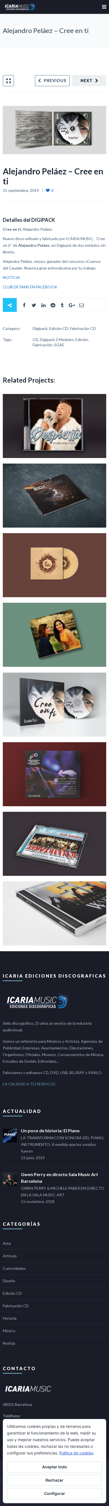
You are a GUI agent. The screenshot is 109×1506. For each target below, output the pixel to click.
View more (54, 426)
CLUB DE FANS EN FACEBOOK (30, 286)
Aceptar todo (54, 1466)
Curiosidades (14, 1268)
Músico (9, 1330)
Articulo (10, 1255)
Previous (55, 80)
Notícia (9, 1343)
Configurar (54, 1493)
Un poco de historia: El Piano (50, 1130)
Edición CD (12, 1293)
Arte (7, 1243)
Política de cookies (76, 1453)
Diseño (9, 1280)
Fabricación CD (16, 1305)
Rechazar (54, 1480)
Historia (9, 1318)
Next (86, 80)
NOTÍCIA (11, 277)
